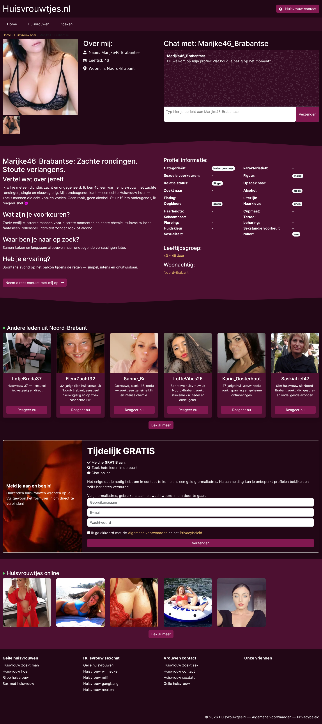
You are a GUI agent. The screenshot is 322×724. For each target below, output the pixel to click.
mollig (298, 175)
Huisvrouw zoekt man (21, 665)
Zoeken (66, 24)
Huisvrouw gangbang (101, 683)
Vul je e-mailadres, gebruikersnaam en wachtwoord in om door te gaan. (146, 495)
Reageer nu (27, 410)
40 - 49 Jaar (174, 255)
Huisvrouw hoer (25, 35)
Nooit (297, 190)
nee (296, 234)
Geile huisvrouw (177, 683)
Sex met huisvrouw (18, 683)
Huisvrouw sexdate (179, 677)
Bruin (297, 203)
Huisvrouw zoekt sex (181, 665)
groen (217, 203)
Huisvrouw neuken (98, 689)
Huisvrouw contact (179, 671)
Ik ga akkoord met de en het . (146, 533)
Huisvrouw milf (95, 677)
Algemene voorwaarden (147, 533)
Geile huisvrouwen (98, 665)
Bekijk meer (161, 425)
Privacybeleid (191, 533)
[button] (40, 77)
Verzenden (200, 543)
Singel (217, 183)
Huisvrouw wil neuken (101, 671)
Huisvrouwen (38, 24)
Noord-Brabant (176, 272)
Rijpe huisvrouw (16, 677)
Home (12, 24)
